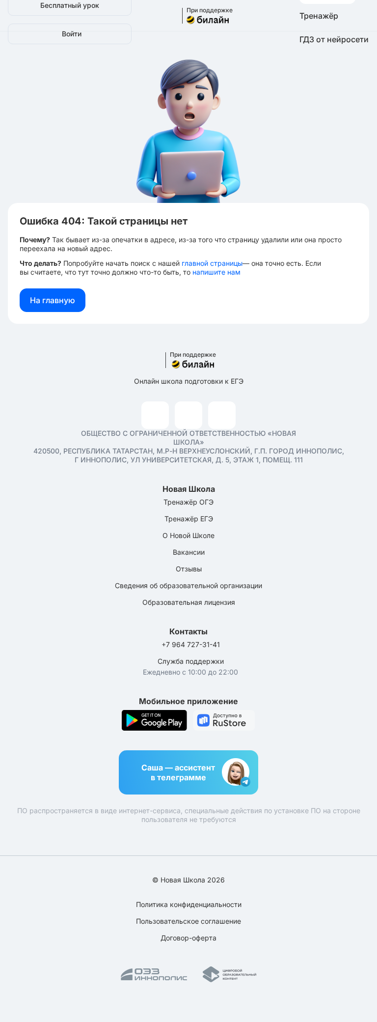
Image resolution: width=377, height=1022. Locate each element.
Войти (71, 33)
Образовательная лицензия (188, 602)
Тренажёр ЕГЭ (188, 518)
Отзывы (189, 569)
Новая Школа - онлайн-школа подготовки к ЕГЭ (203, 16)
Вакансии (189, 552)
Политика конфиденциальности (189, 904)
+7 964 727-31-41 (191, 644)
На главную (52, 300)
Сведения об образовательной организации (188, 585)
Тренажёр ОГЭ (188, 502)
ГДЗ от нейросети (334, 39)
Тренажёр (318, 16)
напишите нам (216, 272)
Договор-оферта (188, 938)
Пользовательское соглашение (188, 921)
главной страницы (212, 263)
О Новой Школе (188, 535)
